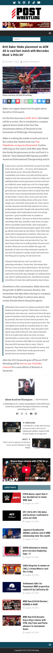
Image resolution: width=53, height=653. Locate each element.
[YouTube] (39, 2)
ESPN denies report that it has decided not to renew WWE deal (35, 497)
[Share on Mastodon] (35, 101)
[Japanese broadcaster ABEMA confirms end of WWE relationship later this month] (12, 533)
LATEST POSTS (10, 487)
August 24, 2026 (32, 608)
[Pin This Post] (18, 101)
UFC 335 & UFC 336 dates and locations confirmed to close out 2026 (35, 515)
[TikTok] (34, 2)
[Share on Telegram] (39, 101)
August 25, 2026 (32, 503)
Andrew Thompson (31, 62)
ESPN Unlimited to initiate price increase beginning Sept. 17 (35, 550)
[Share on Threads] (48, 101)
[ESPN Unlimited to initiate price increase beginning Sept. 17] (12, 551)
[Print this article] (26, 101)
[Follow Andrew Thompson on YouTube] (30, 414)
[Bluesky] (14, 2)
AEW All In (31, 118)
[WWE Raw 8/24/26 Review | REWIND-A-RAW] (12, 605)
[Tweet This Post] (9, 101)
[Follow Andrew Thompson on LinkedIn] (35, 414)
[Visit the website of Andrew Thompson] (17, 414)
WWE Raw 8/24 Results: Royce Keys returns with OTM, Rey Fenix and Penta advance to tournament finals (35, 623)
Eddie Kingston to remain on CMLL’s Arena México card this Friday (36, 568)
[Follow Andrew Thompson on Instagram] (21, 414)
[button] (49, 33)
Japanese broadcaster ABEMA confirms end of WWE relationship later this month (36, 532)
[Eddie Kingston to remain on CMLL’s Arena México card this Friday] (12, 569)
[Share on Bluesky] (43, 101)
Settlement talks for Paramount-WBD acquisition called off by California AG (36, 586)
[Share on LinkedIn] (13, 101)
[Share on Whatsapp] (30, 101)
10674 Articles (42, 400)
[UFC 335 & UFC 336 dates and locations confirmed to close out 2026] (12, 515)
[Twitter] (19, 2)
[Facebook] (29, 2)
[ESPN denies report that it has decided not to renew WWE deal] (12, 498)
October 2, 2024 (12, 62)
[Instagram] (24, 2)
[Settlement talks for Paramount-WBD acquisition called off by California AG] (12, 587)
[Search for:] (26, 39)
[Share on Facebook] (5, 101)
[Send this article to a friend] (22, 101)
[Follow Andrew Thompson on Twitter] (25, 414)
